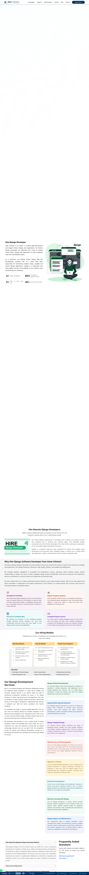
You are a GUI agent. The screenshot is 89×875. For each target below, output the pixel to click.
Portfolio (56, 2)
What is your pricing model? (14, 866)
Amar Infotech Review (50, 873)
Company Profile (63, 873)
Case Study (83, 873)
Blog (62, 2)
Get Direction (74, 873)
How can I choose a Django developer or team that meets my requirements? (28, 871)
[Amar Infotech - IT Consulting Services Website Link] (13, 2)
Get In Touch (78, 2)
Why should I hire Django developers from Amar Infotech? (22, 842)
